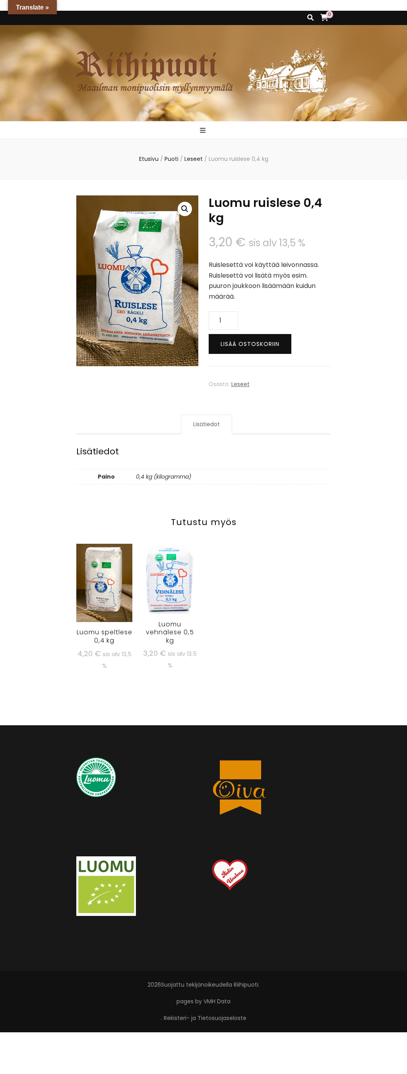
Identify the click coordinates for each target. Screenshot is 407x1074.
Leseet (240, 384)
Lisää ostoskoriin (250, 344)
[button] (185, 209)
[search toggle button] (310, 18)
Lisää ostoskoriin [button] (104, 587)
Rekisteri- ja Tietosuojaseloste (205, 1018)
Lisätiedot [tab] (206, 424)
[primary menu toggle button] (203, 131)
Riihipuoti (246, 985)
